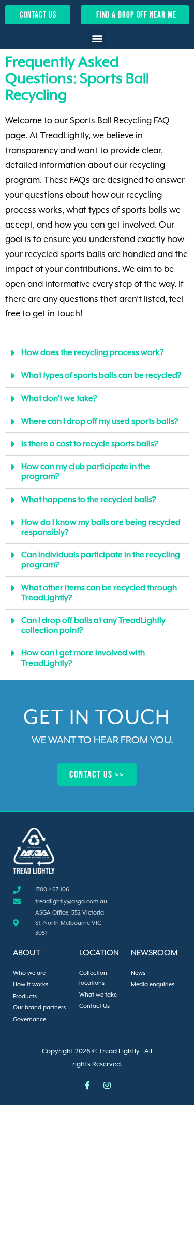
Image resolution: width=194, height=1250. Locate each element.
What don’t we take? (59, 399)
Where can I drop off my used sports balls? (99, 421)
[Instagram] (107, 1085)
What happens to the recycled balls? (88, 500)
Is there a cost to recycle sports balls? (89, 444)
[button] (97, 37)
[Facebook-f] (87, 1085)
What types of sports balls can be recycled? (101, 375)
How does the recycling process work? (92, 353)
